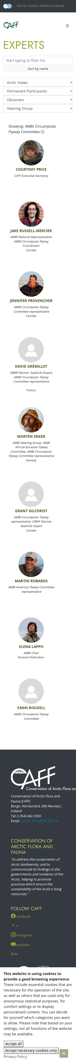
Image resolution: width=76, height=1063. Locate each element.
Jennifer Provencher (31, 300)
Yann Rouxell (31, 707)
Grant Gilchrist (31, 510)
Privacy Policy (15, 1056)
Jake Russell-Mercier (31, 230)
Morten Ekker (31, 436)
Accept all (13, 1043)
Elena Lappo (31, 646)
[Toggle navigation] (67, 26)
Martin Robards (31, 580)
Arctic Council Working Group (40, 6)
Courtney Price (31, 169)
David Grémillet (31, 366)
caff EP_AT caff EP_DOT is (39, 821)
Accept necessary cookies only (31, 1050)
